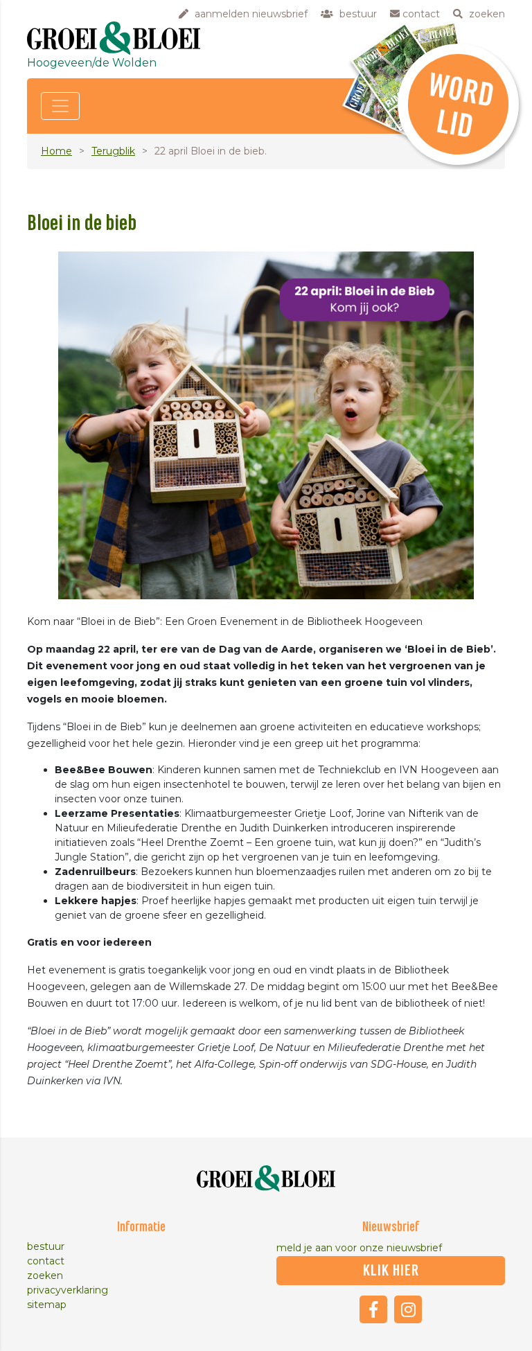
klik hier (391, 1270)
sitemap (46, 1304)
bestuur (45, 1246)
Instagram (408, 1309)
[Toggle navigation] (60, 106)
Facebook (373, 1309)
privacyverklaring (67, 1290)
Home (56, 151)
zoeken (45, 1275)
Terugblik (113, 151)
